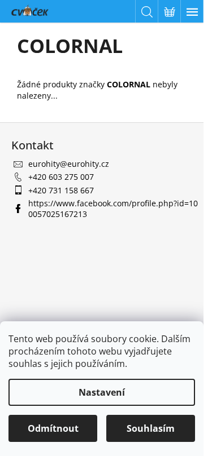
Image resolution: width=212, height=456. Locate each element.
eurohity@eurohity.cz (68, 163)
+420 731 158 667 (61, 190)
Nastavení (102, 392)
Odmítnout (53, 428)
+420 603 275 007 (61, 176)
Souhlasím (151, 428)
